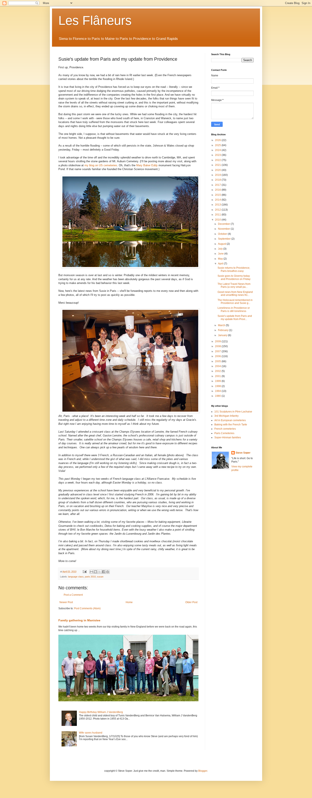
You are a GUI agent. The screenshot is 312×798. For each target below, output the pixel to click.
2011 (218, 214)
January (223, 335)
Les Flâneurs (95, 20)
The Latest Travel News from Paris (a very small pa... (234, 285)
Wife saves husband (90, 732)
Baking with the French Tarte (230, 424)
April (221, 263)
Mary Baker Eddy (147, 165)
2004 (218, 366)
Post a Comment (73, 594)
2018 (218, 179)
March (222, 325)
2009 (218, 341)
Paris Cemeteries (224, 433)
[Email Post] (84, 571)
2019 (218, 174)
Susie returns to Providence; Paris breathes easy (234, 269)
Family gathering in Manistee (79, 620)
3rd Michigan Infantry (226, 415)
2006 (218, 356)
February (223, 330)
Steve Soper (243, 452)
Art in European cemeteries (230, 420)
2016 (218, 189)
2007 (218, 351)
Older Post (191, 602)
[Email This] (91, 572)
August (222, 243)
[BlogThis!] (95, 572)
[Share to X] (99, 572)
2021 (218, 165)
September (224, 238)
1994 (218, 391)
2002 (218, 371)
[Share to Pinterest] (107, 572)
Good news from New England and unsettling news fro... (235, 293)
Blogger (202, 770)
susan (100, 576)
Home (129, 602)
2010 (218, 219)
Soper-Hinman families (227, 437)
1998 (218, 386)
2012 (218, 209)
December (224, 223)
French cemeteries (225, 428)
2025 (218, 145)
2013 (218, 204)
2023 (218, 155)
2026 (218, 140)
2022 (218, 160)
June (221, 253)
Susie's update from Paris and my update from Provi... (235, 317)
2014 (218, 199)
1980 (218, 395)
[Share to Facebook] (103, 572)
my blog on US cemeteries (100, 165)
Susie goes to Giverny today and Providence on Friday (234, 277)
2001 (218, 376)
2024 (218, 150)
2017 (218, 184)
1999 (218, 381)
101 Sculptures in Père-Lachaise (233, 411)
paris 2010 (90, 576)
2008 (218, 346)
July (220, 248)
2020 (218, 170)
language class (76, 576)
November (224, 228)
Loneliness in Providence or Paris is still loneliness (234, 309)
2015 (218, 194)
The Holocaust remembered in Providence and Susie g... (235, 302)
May (220, 258)
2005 (218, 361)
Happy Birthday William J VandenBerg (101, 712)
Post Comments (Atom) (87, 608)
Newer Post (66, 602)
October (223, 233)
